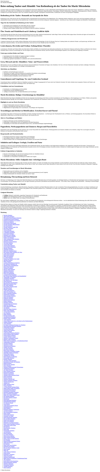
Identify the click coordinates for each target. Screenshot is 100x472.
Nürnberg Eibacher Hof (9, 379)
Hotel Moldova (7, 408)
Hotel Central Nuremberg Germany (12, 424)
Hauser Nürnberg (8, 385)
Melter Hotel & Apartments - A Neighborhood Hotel (16, 340)
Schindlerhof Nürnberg (9, 278)
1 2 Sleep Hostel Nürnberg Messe (11, 387)
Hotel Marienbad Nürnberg (10, 400)
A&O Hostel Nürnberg (9, 216)
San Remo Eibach (8, 288)
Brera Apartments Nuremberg (10, 393)
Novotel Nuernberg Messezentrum (11, 224)
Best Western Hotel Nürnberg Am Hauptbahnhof (15, 276)
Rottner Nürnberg (8, 301)
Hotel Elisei (6, 429)
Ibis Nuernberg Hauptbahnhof (10, 282)
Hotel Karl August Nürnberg (10, 241)
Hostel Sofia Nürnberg (9, 420)
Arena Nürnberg (7, 323)
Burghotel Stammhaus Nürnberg (11, 392)
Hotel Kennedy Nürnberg (9, 428)
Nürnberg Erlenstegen (9, 270)
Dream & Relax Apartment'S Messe (12, 441)
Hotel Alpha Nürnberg (9, 255)
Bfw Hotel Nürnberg (8, 285)
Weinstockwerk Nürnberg (9, 346)
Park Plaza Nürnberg (8, 228)
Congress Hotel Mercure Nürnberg (12, 262)
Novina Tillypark (7, 229)
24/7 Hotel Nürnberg (8, 369)
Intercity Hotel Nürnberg (9, 269)
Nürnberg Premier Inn (9, 381)
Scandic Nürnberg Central (10, 336)
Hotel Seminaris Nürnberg (10, 236)
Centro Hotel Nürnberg (9, 290)
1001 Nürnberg (7, 459)
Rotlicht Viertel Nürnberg (9, 318)
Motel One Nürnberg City (10, 292)
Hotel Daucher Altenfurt (9, 364)
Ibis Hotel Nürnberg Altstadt (10, 397)
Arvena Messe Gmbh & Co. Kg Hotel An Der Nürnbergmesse (18, 321)
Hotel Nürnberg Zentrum (9, 371)
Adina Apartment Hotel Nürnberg (11, 239)
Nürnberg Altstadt (8, 331)
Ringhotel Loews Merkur (9, 235)
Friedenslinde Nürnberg (9, 327)
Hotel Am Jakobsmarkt (9, 273)
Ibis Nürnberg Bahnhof (9, 396)
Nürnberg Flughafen (8, 268)
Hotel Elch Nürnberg (8, 297)
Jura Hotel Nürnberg (8, 348)
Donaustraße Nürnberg (9, 358)
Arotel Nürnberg (7, 319)
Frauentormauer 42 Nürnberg (10, 303)
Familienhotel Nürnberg (9, 368)
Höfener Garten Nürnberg (10, 339)
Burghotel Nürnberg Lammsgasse (11, 409)
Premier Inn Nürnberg (9, 221)
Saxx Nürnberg (7, 313)
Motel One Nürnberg (8, 256)
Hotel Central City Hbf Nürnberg (11, 438)
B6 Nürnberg (7, 443)
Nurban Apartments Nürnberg (10, 380)
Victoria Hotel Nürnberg (9, 245)
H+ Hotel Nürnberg (8, 257)
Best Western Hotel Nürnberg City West (13, 252)
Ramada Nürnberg (8, 359)
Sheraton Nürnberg (8, 248)
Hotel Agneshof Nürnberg (10, 295)
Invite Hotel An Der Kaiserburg (11, 461)
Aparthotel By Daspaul (9, 355)
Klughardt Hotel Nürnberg (10, 389)
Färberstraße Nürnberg (9, 414)
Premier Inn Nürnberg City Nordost (12, 220)
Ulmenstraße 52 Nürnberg (10, 277)
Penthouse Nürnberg (8, 298)
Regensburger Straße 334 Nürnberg (12, 362)
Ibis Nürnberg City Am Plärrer (11, 280)
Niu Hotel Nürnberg (8, 243)
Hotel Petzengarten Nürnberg (10, 417)
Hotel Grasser (7, 449)
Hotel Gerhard (7, 413)
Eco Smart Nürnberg (8, 434)
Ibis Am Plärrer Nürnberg (9, 418)
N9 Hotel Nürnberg (8, 343)
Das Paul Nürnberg (8, 225)
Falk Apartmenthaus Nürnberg (11, 412)
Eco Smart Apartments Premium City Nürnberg (14, 325)
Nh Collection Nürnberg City (10, 264)
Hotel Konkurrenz (8, 433)
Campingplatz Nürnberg (9, 342)
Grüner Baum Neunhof (9, 253)
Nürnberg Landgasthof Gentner (11, 338)
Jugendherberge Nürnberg (10, 317)
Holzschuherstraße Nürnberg (10, 462)
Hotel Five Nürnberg (8, 305)
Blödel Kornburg (7, 363)
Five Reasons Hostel (8, 403)
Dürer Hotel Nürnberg (9, 266)
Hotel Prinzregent (8, 281)
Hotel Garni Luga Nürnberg (10, 445)
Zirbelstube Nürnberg (8, 249)
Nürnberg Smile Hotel (9, 373)
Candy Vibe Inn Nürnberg (10, 451)
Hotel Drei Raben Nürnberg (10, 309)
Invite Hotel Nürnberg (9, 233)
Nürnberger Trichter (8, 344)
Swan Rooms (7, 404)
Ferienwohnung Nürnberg (10, 335)
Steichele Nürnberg (8, 260)
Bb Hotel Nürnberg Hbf (9, 315)
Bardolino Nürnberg (8, 302)
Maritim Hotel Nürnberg (9, 299)
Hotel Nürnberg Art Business (10, 356)
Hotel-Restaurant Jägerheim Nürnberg (12, 326)
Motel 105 (6, 450)
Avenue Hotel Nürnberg (9, 311)
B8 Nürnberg (7, 426)
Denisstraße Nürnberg (9, 465)
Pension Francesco (8, 377)
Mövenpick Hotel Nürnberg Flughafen (12, 218)
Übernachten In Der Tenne (10, 425)
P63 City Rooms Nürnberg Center (11, 447)
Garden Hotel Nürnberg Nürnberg (11, 332)
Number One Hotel (8, 347)
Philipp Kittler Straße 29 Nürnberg (11, 388)
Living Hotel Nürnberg (9, 231)
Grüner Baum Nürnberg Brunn (11, 405)
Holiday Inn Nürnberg (9, 237)
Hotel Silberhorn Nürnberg (10, 306)
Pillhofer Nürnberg (8, 289)
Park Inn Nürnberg (8, 215)
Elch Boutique (7, 440)
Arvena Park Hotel (8, 244)
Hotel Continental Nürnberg (10, 293)
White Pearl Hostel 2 (8, 442)
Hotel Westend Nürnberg (9, 437)
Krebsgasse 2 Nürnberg (9, 454)
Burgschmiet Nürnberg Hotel (10, 286)
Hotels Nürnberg (7, 314)
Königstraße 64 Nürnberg (9, 391)
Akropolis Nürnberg (8, 240)
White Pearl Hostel (8, 455)
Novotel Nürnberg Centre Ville (11, 227)
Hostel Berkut (7, 453)
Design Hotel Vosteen (9, 354)
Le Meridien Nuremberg (9, 232)
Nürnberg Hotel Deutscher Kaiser (11, 375)
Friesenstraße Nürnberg (9, 430)
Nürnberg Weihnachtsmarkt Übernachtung (13, 367)
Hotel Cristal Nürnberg (9, 310)
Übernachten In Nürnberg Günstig (11, 351)
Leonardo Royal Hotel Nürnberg (11, 219)
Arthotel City (7, 383)
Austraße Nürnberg (8, 466)
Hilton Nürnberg (7, 261)
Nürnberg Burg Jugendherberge (11, 265)
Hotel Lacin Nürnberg (9, 421)
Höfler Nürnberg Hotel (9, 384)
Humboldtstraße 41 (8, 406)
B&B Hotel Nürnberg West (10, 284)
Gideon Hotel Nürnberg (9, 330)
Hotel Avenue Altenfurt (9, 436)
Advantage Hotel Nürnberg (10, 360)
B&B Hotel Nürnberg (9, 272)
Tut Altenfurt (6, 307)
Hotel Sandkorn (7, 467)
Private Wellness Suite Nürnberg (11, 334)
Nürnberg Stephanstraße (9, 457)
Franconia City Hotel (8, 416)
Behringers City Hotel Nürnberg (11, 422)
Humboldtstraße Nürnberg (10, 401)
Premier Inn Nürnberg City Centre (11, 258)
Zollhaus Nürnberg (8, 322)
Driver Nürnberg (7, 366)
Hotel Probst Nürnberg (9, 350)
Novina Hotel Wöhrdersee (10, 247)
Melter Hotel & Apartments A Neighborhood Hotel (15, 458)
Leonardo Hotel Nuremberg (10, 274)
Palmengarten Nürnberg (9, 294)
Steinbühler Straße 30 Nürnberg (11, 352)
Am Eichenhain (7, 432)
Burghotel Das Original (9, 446)
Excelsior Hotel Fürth (8, 329)
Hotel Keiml (6, 399)
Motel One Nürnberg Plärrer (10, 251)
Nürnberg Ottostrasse (8, 463)
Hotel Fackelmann (8, 376)
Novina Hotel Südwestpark (10, 223)
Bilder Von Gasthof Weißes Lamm (11, 395)
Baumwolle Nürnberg (9, 372)
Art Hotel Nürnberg (8, 410)
